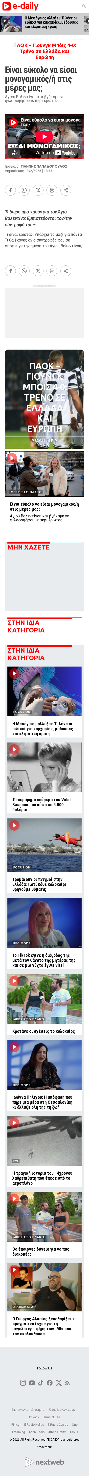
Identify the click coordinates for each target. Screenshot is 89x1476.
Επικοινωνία (20, 1410)
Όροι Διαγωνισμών (62, 1410)
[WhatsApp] (24, 190)
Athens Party (57, 1432)
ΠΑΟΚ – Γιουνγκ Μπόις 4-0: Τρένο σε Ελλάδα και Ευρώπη (44, 51)
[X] (38, 190)
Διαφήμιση (38, 1410)
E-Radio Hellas (34, 1424)
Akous (73, 1432)
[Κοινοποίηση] (65, 190)
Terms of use (51, 1417)
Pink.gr (16, 1424)
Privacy (34, 1417)
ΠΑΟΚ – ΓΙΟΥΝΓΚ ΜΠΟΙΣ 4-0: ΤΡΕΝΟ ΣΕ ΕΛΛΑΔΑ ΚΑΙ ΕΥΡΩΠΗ (44, 397)
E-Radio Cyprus (58, 1424)
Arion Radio (37, 1432)
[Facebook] (10, 190)
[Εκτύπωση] (51, 190)
